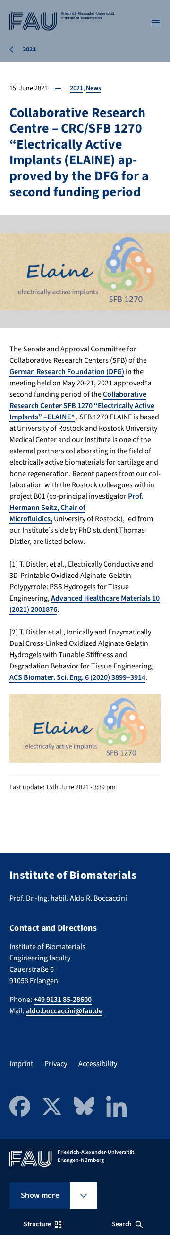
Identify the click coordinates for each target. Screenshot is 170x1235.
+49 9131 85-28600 (63, 999)
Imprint (21, 1064)
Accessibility (97, 1064)
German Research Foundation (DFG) (66, 372)
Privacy (55, 1064)
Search (122, 1224)
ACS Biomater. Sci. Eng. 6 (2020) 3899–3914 (77, 677)
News (93, 88)
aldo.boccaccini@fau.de (64, 1011)
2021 (76, 88)
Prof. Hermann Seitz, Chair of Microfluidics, (76, 507)
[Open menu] (155, 22)
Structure (37, 1224)
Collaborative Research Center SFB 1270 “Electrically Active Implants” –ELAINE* (81, 405)
